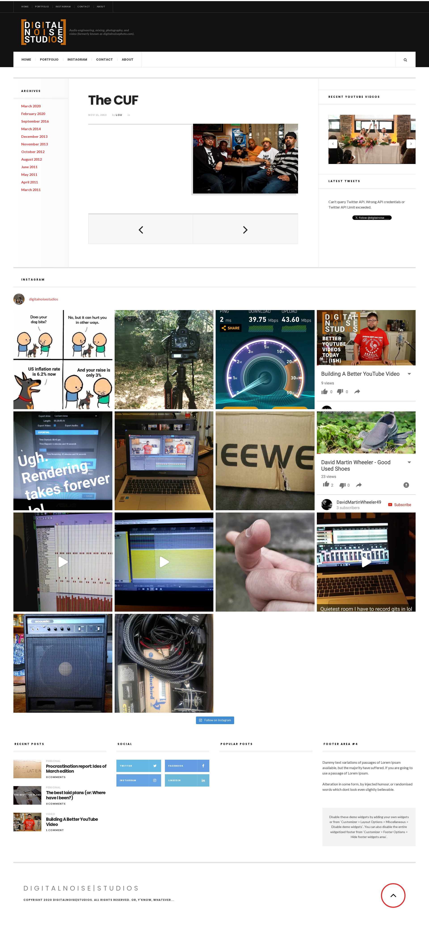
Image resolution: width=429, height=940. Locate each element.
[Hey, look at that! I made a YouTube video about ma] (366, 359)
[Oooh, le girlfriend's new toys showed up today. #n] (265, 460)
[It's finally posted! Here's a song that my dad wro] (366, 460)
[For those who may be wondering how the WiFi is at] (265, 359)
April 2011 (29, 182)
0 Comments (56, 777)
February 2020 (33, 113)
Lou (119, 114)
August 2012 (31, 159)
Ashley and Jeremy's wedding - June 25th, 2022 (372, 139)
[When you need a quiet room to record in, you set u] (366, 562)
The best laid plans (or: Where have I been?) (75, 795)
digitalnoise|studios (81, 888)
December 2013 (34, 136)
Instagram (63, 6)
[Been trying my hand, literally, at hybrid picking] (265, 562)
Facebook (175, 766)
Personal (53, 760)
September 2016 (35, 121)
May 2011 (29, 174)
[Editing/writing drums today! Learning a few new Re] (62, 562)
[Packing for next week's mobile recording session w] (164, 663)
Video (50, 813)
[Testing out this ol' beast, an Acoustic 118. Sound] (62, 663)
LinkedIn (174, 780)
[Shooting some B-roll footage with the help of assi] (164, 359)
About (101, 6)
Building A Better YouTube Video (72, 822)
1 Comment (55, 830)
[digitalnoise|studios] (43, 32)
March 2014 (31, 129)
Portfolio (42, 6)
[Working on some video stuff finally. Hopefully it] (164, 460)
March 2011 (31, 189)
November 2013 (34, 144)
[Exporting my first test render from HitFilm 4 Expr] (62, 460)
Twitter (126, 766)
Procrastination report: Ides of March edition (76, 769)
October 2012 (32, 151)
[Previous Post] (140, 229)
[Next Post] (245, 229)
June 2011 (29, 167)
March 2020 (31, 106)
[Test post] (62, 359)
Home (24, 6)
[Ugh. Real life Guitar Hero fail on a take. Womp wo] (164, 562)
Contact (83, 6)
